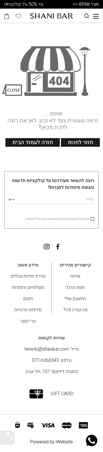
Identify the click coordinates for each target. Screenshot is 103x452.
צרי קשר (28, 321)
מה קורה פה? (75, 309)
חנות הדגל (75, 287)
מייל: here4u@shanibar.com (52, 349)
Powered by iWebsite (51, 442)
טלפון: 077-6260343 (52, 360)
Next (96, 4)
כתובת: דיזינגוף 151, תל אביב (51, 371)
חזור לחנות (80, 142)
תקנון (28, 298)
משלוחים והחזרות (28, 287)
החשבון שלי (75, 298)
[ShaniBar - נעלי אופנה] (51, 15)
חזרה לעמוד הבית (32, 142)
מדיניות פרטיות (27, 309)
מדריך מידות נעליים (28, 276)
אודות (75, 276)
